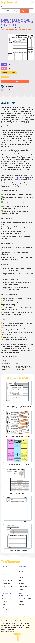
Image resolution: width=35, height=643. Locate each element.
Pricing (9, 11)
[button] (8, 86)
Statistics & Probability (26, 28)
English (21, 575)
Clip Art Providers (7, 586)
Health (4, 607)
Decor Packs (23, 586)
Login (16, 11)
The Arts (4, 613)
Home (2, 28)
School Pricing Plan (25, 598)
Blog (3, 578)
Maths (16, 28)
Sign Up (24, 11)
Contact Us (22, 604)
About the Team (7, 572)
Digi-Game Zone (24, 569)
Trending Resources (25, 572)
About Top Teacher (8, 569)
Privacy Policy (6, 583)
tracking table (19, 179)
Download (15, 81)
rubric (29, 179)
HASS (20, 581)
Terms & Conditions (8, 581)
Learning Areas (9, 28)
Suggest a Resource (25, 595)
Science (21, 583)
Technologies (6, 610)
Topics (21, 589)
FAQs (3, 575)
